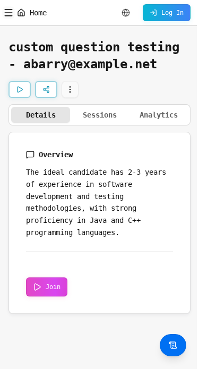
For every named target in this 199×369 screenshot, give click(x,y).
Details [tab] (41, 115)
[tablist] (99, 114)
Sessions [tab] (100, 115)
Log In (172, 12)
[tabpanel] (99, 223)
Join (53, 287)
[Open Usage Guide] (173, 345)
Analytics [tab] (159, 115)
